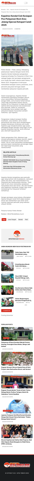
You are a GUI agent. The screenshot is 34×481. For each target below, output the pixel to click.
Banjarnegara (20, 302)
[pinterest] (12, 224)
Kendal (20, 219)
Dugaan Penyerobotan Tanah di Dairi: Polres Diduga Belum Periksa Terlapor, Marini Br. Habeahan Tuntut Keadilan (15, 392)
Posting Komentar (7, 315)
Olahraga (6, 435)
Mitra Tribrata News (23, 473)
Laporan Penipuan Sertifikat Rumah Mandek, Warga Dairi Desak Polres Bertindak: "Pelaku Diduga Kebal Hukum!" (16, 417)
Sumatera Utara (8, 410)
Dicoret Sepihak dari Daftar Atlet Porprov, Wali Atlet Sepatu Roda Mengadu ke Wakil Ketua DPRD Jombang (16, 442)
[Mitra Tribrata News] (8, 4)
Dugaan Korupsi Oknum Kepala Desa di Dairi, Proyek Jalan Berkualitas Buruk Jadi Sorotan (16, 368)
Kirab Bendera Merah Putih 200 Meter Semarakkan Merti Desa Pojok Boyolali (23, 265)
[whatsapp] (9, 224)
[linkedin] (15, 224)
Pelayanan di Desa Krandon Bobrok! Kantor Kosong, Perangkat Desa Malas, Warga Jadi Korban (15, 344)
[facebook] (2, 224)
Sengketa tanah (7, 385)
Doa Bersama (19, 291)
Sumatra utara (7, 363)
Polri (8, 9)
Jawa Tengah (12, 219)
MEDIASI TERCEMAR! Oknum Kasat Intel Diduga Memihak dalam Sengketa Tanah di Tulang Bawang (16, 161)
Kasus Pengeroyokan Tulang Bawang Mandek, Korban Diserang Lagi (16, 156)
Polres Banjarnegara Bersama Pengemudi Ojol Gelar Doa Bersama (23, 299)
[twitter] (6, 224)
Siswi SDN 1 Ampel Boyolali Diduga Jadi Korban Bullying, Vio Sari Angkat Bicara (23, 277)
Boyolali (18, 268)
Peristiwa (6, 338)
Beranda (3, 9)
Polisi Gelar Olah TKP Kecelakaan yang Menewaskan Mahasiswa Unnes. (14, 167)
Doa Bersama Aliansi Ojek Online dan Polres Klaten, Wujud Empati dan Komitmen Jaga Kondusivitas (23, 289)
